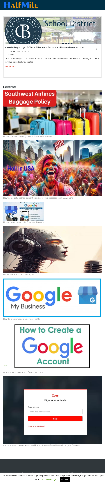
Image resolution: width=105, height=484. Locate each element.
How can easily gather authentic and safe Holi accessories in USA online (38, 198)
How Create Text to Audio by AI (18, 274)
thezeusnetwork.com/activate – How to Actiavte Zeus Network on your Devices (41, 445)
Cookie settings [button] (49, 479)
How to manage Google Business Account (23, 222)
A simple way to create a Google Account (23, 372)
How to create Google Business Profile (21, 319)
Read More (9, 67)
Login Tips (9, 54)
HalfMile (11, 51)
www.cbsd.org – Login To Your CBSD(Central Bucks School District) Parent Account (44, 47)
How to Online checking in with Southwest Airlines (27, 136)
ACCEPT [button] (64, 480)
